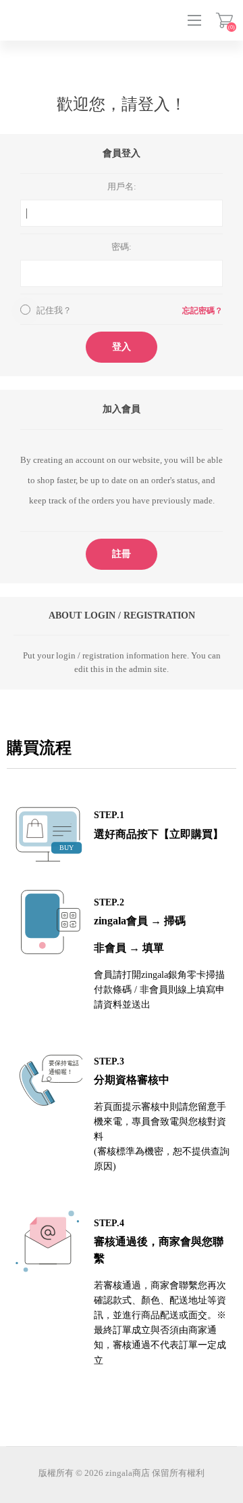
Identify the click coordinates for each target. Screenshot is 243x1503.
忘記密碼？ (202, 310)
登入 (121, 347)
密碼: (121, 247)
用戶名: (121, 186)
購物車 (224, 20)
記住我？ (54, 310)
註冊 (121, 554)
